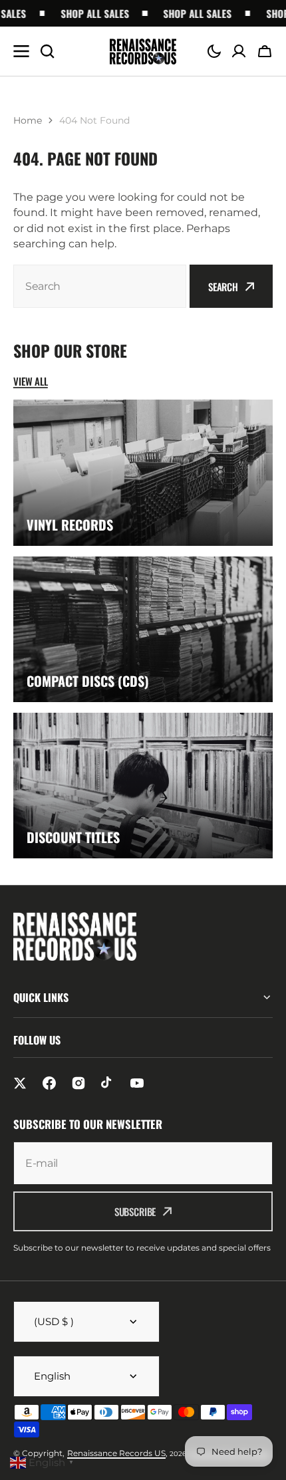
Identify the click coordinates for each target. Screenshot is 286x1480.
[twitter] (20, 1083)
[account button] (239, 51)
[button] (214, 51)
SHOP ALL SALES (87, 13)
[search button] (47, 51)
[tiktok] (107, 1083)
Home (27, 120)
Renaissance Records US (116, 1453)
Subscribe (135, 1211)
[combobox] (99, 286)
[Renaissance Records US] (143, 51)
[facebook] (49, 1083)
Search (223, 286)
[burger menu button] (21, 51)
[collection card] (143, 472)
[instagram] (78, 1083)
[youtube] (137, 1083)
